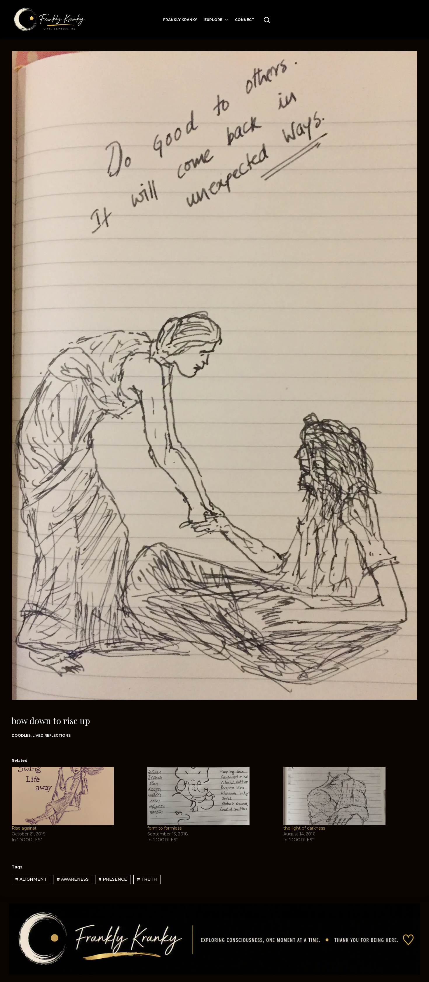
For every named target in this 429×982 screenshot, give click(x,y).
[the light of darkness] (348, 796)
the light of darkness (304, 828)
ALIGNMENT (31, 879)
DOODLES (21, 735)
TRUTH (147, 879)
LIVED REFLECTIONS (51, 735)
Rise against (24, 828)
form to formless (164, 828)
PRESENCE (112, 879)
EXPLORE (213, 20)
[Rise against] (77, 796)
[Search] (267, 20)
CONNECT (244, 20)
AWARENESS (73, 879)
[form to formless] (212, 796)
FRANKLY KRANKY (180, 20)
